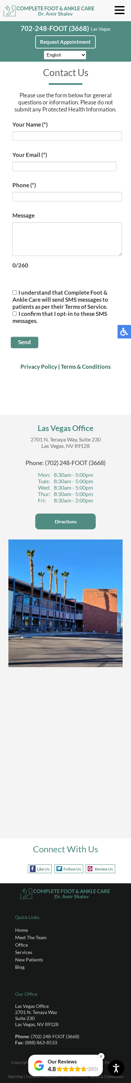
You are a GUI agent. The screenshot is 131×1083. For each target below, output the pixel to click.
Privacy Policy (38, 366)
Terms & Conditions (86, 366)
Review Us (104, 869)
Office (21, 945)
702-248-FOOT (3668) (54, 28)
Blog (20, 967)
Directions (66, 521)
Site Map (15, 1076)
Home (21, 930)
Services (23, 952)
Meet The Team (31, 937)
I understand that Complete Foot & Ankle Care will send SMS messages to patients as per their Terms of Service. (60, 299)
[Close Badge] (101, 1056)
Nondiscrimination (42, 1076)
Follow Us (72, 869)
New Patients (29, 959)
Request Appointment (65, 42)
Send (24, 342)
